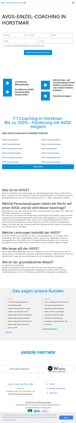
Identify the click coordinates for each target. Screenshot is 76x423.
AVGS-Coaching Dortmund (12, 149)
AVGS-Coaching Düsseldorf (12, 157)
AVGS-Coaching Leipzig (50, 153)
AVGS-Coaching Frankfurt (51, 140)
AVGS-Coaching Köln (49, 149)
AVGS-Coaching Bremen (11, 144)
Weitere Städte (38, 167)
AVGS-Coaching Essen (10, 162)
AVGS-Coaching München (50, 157)
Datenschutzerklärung (21, 46)
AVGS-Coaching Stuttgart (50, 162)
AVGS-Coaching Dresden (11, 153)
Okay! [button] (66, 417)
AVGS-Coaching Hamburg (51, 144)
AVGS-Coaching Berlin (10, 140)
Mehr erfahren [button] (10, 420)
